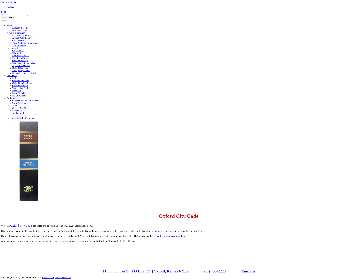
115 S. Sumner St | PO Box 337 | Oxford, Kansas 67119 (145, 271)
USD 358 (16, 90)
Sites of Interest (19, 45)
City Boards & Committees (24, 63)
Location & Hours (20, 28)
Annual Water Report (21, 38)
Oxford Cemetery (20, 60)
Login (3, 12)
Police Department (20, 55)
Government (12, 48)
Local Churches (19, 93)
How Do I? (12, 105)
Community (12, 75)
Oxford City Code (20, 68)
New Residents (19, 95)
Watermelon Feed (20, 88)
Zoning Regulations (21, 70)
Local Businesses (19, 103)
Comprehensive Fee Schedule (25, 73)
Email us (248, 271)
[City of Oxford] (8, 2)
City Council (18, 50)
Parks (14, 78)
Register (10, 7)
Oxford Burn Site (20, 85)
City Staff (16, 53)
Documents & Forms (21, 35)
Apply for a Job (19, 113)
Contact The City (19, 108)
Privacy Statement (63, 277)
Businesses (11, 98)
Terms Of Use (48, 277)
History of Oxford (20, 30)
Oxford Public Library (22, 83)
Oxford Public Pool (20, 80)
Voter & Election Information (25, 43)
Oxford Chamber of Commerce (26, 100)
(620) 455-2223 (213, 271)
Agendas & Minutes (21, 65)
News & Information (16, 33)
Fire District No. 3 (20, 58)
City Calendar (18, 40)
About (9, 25)
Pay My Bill (17, 111)
